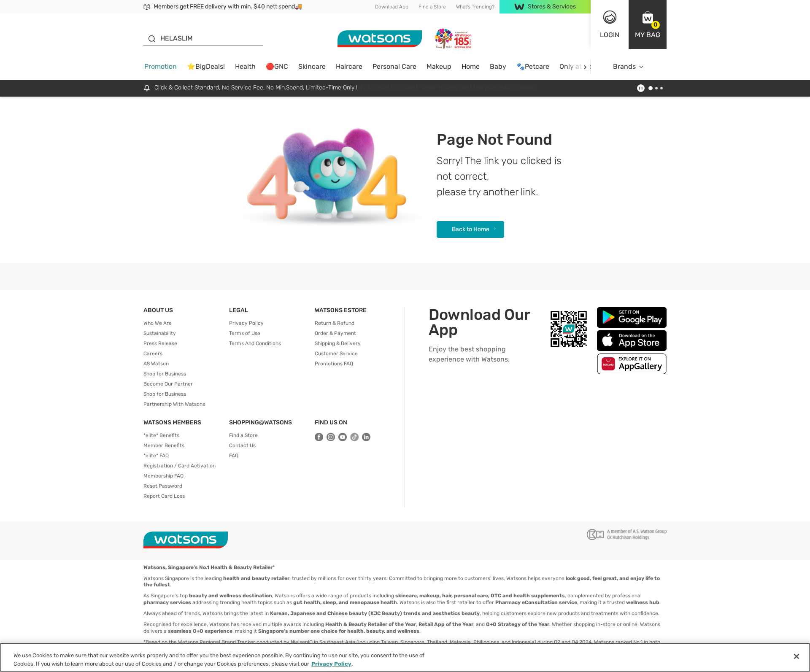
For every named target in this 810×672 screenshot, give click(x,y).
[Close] (796, 656)
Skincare (312, 66)
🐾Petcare (532, 66)
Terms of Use (244, 333)
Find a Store (432, 7)
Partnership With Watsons (174, 404)
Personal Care (394, 66)
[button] (648, 24)
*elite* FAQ (156, 456)
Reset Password (162, 486)
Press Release (160, 343)
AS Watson (156, 364)
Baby (498, 66)
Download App (391, 7)
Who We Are (157, 323)
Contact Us (242, 445)
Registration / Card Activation (179, 466)
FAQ (233, 456)
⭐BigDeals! (206, 66)
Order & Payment (335, 333)
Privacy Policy (246, 323)
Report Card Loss (164, 496)
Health (245, 66)
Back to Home (470, 229)
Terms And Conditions (255, 343)
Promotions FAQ (334, 364)
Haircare (349, 66)
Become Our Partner (168, 384)
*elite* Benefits (161, 435)
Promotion (160, 66)
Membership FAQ (163, 476)
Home (471, 66)
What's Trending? (475, 7)
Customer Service (336, 353)
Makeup (439, 66)
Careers (152, 353)
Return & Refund (334, 323)
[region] (405, 657)
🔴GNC (277, 66)
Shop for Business (164, 374)
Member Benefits (163, 445)
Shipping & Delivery (338, 343)
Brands (624, 66)
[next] (585, 67)
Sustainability (159, 333)
